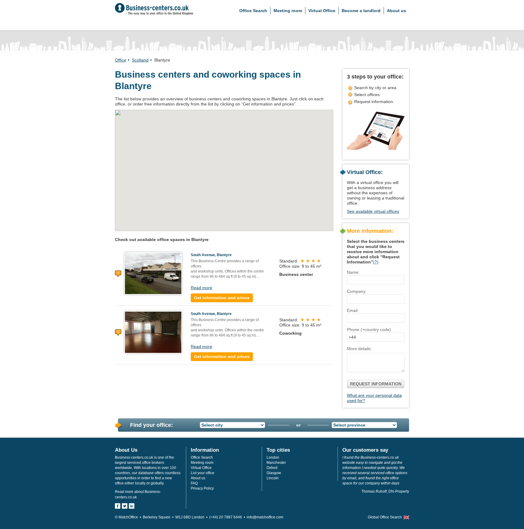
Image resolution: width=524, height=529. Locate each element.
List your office (202, 473)
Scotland (140, 60)
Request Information (375, 383)
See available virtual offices (373, 211)
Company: (357, 291)
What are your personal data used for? (374, 398)
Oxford (272, 468)
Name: (353, 272)
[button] (221, 166)
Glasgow (274, 473)
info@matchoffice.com (265, 517)
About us (396, 10)
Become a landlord (361, 10)
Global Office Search (385, 517)
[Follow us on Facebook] (117, 506)
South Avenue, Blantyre (211, 255)
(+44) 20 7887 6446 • (228, 517)
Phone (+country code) (369, 329)
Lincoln (273, 478)
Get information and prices (222, 297)
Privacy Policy (202, 488)
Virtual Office (321, 10)
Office (120, 60)
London (273, 457)
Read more (201, 287)
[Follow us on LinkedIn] (131, 506)
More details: (359, 349)
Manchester (276, 462)
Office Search (253, 10)
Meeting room (288, 10)
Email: (353, 310)
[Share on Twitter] (124, 506)
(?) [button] (375, 261)
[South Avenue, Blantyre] (153, 273)
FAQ (194, 483)
